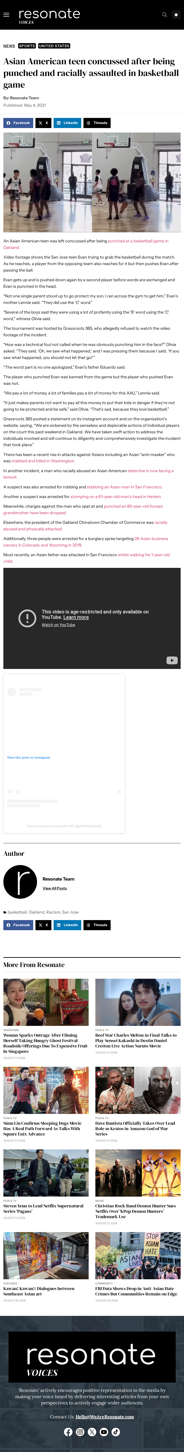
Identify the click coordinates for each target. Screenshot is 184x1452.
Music (99, 1200)
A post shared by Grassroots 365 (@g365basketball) (64, 826)
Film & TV (102, 1030)
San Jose (70, 912)
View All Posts (55, 888)
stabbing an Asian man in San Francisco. (124, 487)
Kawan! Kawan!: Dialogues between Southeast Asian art (38, 1291)
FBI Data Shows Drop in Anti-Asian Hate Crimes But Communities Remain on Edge (136, 1291)
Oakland (36, 912)
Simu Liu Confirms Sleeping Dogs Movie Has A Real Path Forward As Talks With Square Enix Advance (42, 1128)
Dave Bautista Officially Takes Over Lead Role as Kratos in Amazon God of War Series (135, 1128)
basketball (17, 912)
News (9, 46)
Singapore (11, 1030)
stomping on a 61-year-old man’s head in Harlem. (116, 496)
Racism (53, 912)
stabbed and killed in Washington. (43, 460)
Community (104, 1283)
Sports (27, 46)
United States (54, 46)
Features (10, 1283)
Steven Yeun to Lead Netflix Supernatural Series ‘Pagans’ (43, 1208)
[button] (18, 123)
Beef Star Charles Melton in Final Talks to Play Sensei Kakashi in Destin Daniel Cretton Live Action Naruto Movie (136, 1040)
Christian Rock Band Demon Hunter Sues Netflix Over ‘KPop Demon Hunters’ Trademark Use (135, 1211)
